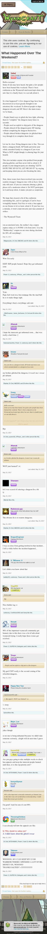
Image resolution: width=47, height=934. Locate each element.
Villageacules (8, 241)
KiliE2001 (21, 241)
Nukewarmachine (9, 343)
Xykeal (6, 712)
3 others (33, 343)
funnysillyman (16, 782)
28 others (26, 383)
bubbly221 (7, 577)
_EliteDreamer (8, 313)
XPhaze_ (20, 274)
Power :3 (6, 274)
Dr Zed (15, 241)
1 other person (30, 274)
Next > (29, 67)
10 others (30, 772)
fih (12, 283)
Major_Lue (15, 722)
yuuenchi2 (12, 436)
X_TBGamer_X (16, 560)
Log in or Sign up (38, 1)
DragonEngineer (17, 537)
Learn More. (25, 46)
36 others (36, 313)
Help (44, 929)
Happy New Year (17, 686)
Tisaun (20, 577)
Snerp (13, 392)
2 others (29, 646)
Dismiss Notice (41, 923)
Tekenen (14, 850)
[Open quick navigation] (44, 32)
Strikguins (20, 646)
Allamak (6, 500)
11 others (30, 841)
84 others (30, 241)
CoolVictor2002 (15, 612)
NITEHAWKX (13, 772)
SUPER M (13, 646)
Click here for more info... (22, 929)
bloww (13, 352)
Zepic (13, 250)
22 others (26, 528)
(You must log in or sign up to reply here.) (33, 883)
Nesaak (13, 622)
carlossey (13, 274)
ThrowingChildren (18, 817)
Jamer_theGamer (19, 313)
